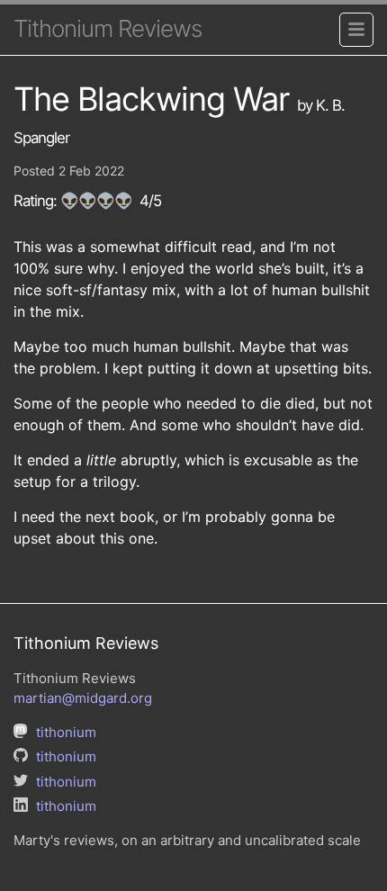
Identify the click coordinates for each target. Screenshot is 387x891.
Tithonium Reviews (108, 28)
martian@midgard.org (83, 697)
